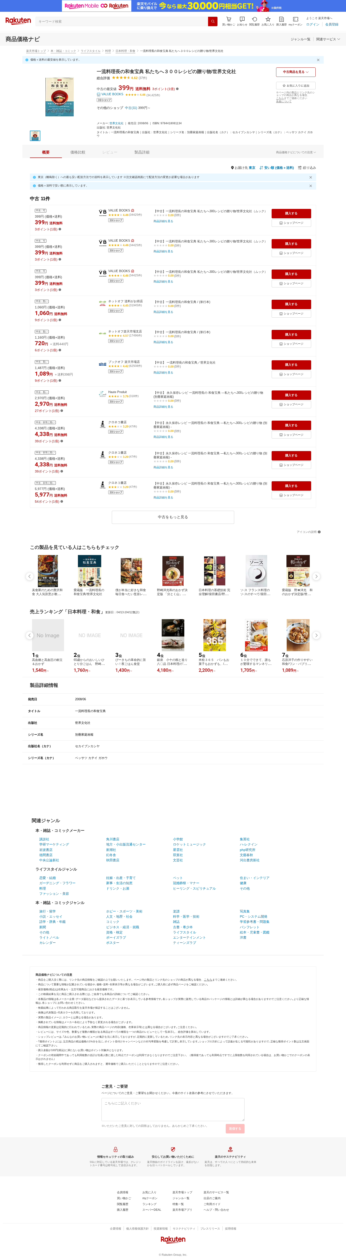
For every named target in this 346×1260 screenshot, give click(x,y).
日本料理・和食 (125, 51)
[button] (242, 21)
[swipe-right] (316, 576)
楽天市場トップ (36, 51)
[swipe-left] (29, 576)
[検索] (212, 21)
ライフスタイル (91, 51)
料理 (108, 51)
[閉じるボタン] (319, 60)
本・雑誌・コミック (63, 51)
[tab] (46, 152)
